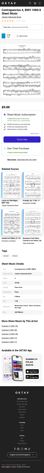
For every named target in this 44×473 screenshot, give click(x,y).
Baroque (15, 255)
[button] (35, 133)
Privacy (8, 465)
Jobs (22, 425)
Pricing (22, 441)
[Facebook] (15, 449)
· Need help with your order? (22, 160)
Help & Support (22, 443)
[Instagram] (22, 449)
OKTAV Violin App (22, 404)
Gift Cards (22, 407)
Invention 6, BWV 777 (9, 342)
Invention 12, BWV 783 (10, 326)
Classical (5, 255)
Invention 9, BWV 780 (9, 330)
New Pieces (22, 412)
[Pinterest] (18, 449)
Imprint (24, 465)
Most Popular (22, 409)
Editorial (22, 417)
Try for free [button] (22, 139)
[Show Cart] (35, 3)
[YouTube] (26, 449)
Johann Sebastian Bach (11, 17)
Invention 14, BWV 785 (10, 334)
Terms (3, 465)
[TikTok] (29, 449)
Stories (22, 414)
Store (22, 430)
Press (22, 427)
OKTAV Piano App (22, 401)
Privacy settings (16, 465)
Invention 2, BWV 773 (9, 338)
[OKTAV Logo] (9, 3)
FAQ (22, 438)
